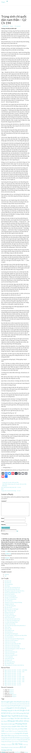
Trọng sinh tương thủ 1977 (11, 655)
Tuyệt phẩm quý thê (9, 658)
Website (3, 524)
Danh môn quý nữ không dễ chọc (12, 587)
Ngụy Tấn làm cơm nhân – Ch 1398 (13, 675)
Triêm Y (11, 731)
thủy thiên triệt (6, 484)
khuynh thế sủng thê (6, 705)
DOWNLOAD (8, 553)
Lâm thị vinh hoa (8, 600)
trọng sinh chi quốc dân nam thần (18, 484)
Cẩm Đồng (7, 586)
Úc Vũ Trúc (17, 744)
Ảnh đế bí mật (8, 581)
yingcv (11, 26)
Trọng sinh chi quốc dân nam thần (10, 482)
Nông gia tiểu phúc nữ (10, 612)
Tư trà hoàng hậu (9, 657)
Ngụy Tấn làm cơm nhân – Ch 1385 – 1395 (14, 678)
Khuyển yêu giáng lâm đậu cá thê (13, 592)
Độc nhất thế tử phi (9, 663)
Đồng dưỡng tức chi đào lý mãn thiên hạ (14, 665)
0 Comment (18, 26)
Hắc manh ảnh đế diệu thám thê (12, 589)
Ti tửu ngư (6, 731)
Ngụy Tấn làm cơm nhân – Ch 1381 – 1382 (14, 681)
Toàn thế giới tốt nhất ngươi (11, 634)
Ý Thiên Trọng (25, 744)
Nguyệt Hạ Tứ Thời (5, 718)
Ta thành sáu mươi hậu (10, 624)
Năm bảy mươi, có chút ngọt (11, 609)
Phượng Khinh (21, 723)
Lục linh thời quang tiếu (10, 605)
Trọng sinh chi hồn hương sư (11, 640)
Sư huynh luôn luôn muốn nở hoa (12, 619)
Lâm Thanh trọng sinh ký (10, 599)
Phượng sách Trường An (10, 615)
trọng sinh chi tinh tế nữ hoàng (19, 735)
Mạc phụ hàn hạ (8, 607)
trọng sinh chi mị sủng (11, 733)
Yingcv (3, 2)
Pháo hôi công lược (9, 614)
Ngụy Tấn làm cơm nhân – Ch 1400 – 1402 (14, 671)
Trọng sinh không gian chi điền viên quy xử (15, 648)
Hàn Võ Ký (12, 704)
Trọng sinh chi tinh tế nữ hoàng (12, 645)
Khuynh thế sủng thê (10, 594)
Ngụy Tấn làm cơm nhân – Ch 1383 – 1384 (14, 680)
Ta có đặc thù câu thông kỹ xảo (12, 620)
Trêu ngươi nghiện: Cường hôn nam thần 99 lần (16, 635)
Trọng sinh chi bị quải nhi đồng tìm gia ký (14, 638)
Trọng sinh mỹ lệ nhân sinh (11, 652)
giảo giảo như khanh (14, 702)
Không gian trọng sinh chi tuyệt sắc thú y (14, 591)
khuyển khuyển (15, 706)
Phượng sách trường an (6, 726)
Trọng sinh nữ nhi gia (9, 653)
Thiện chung (7, 627)
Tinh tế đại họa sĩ (9, 632)
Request (12, 690)
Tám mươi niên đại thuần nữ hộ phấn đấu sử (15, 625)
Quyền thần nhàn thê (10, 617)
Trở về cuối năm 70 (9, 637)
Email (2, 521)
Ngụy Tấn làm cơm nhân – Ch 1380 (13, 683)
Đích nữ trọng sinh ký (10, 662)
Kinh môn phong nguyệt (10, 596)
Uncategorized (8, 660)
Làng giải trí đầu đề (9, 604)
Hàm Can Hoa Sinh (5, 703)
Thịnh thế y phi (8, 629)
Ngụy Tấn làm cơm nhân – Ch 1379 (13, 685)
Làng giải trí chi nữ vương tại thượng (13, 602)
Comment (4, 501)
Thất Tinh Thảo (6, 729)
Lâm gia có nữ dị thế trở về (11, 597)
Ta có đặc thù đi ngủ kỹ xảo (11, 622)
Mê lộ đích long (22, 716)
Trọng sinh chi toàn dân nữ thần (12, 647)
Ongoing (7, 574)
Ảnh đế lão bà (8, 582)
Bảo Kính (4, 702)
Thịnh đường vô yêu (9, 630)
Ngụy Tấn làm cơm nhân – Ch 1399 (13, 673)
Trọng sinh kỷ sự (8, 650)
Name (2, 518)
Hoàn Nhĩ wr (26, 702)
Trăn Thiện (15, 731)
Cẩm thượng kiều (9, 584)
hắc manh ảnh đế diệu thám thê (22, 704)
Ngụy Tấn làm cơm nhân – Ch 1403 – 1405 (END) (16, 670)
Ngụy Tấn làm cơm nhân (10, 610)
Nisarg (26, 752)
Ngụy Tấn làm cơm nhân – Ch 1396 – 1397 (14, 676)
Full (5, 576)
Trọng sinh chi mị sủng (10, 642)
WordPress (17, 752)
